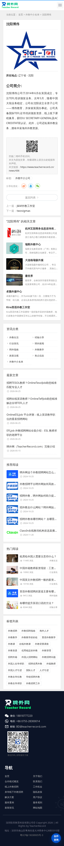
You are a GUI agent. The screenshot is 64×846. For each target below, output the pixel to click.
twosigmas (23, 211)
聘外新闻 (39, 343)
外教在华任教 (15, 676)
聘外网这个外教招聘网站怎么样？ (39, 472)
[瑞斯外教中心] (14, 248)
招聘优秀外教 (35, 663)
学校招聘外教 (33, 676)
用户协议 (37, 797)
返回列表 (30, 197)
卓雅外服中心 (14, 291)
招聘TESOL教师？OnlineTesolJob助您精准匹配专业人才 (32, 385)
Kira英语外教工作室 (18, 307)
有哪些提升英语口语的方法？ (37, 603)
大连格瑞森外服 (34, 260)
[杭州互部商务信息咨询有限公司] (14, 232)
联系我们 (37, 781)
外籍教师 (51, 663)
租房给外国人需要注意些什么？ (38, 556)
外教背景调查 (42, 643)
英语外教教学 (49, 637)
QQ (30, 185)
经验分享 (39, 337)
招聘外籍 (12, 657)
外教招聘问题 (49, 657)
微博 (23, 185)
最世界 (29, 276)
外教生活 (14, 337)
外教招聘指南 (28, 630)
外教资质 (12, 650)
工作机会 (37, 786)
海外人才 (44, 630)
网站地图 (37, 807)
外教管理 (46, 650)
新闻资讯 (9, 807)
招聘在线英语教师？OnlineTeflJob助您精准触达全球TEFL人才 (32, 401)
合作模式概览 (12, 781)
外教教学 (39, 349)
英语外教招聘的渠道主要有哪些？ (39, 591)
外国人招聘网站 (29, 657)
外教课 (11, 643)
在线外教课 (25, 643)
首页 (20, 14)
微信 (37, 185)
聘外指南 (14, 349)
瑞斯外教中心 (33, 244)
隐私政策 (37, 791)
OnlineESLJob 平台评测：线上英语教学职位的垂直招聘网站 (31, 417)
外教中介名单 (32, 14)
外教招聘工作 (33, 683)
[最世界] (14, 280)
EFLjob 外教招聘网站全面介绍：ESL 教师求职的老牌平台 (32, 433)
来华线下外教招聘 (14, 791)
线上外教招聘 (12, 786)
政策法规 (14, 355)
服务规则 (37, 802)
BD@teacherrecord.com (31, 726)
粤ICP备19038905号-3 (31, 835)
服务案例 (9, 802)
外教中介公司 (22, 178)
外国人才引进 (15, 670)
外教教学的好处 (29, 637)
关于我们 (37, 776)
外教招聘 (12, 630)
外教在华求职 (15, 683)
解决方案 (9, 797)
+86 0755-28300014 (28, 721)
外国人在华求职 (16, 663)
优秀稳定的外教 (29, 650)
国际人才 (30, 670)
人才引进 (44, 670)
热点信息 (39, 355)
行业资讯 (14, 343)
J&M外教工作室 (26, 206)
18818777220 (24, 716)
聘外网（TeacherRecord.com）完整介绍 (31, 446)
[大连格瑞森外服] (14, 264)
